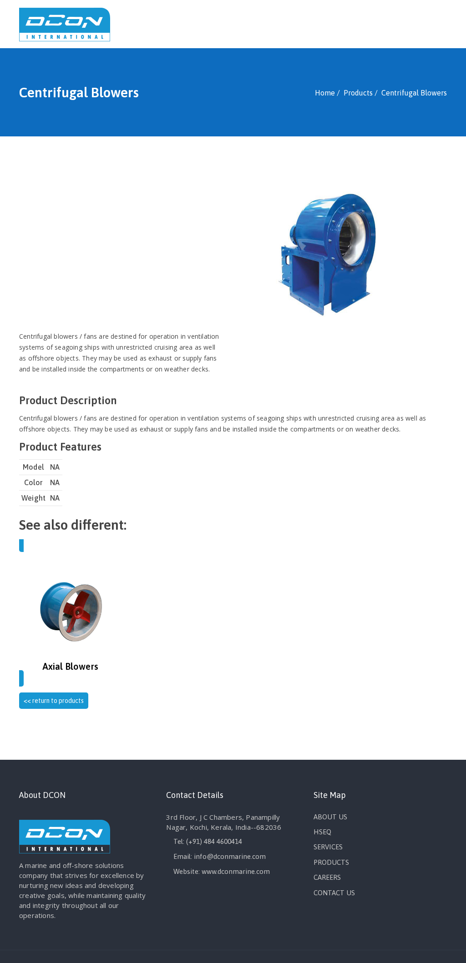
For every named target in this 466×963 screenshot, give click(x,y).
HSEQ (322, 832)
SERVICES (328, 847)
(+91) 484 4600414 (214, 841)
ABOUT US (330, 817)
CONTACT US (334, 893)
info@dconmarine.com (230, 856)
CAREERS (327, 877)
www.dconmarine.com (236, 871)
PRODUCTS (331, 862)
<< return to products (54, 700)
